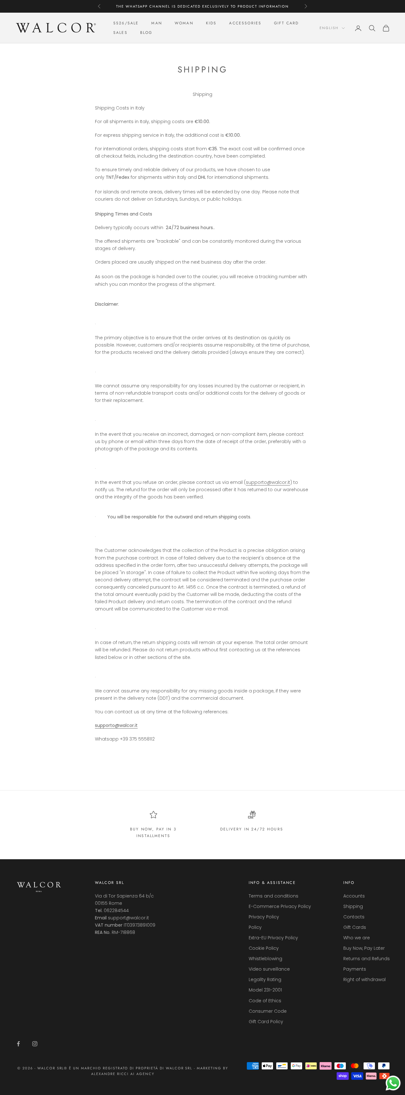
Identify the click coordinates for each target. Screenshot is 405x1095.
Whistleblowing (265, 958)
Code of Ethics (265, 1001)
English (329, 28)
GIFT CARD (286, 23)
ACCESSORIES (245, 23)
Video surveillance (269, 969)
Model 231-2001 (265, 990)
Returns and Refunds (366, 958)
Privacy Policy (264, 917)
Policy (255, 927)
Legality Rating (265, 979)
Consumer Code (268, 1011)
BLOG (146, 33)
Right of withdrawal (364, 979)
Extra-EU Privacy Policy (273, 938)
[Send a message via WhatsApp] (393, 1083)
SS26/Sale (126, 23)
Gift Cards (354, 927)
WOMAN (184, 23)
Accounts (354, 896)
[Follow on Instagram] (35, 1044)
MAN (156, 23)
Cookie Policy (264, 948)
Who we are (356, 938)
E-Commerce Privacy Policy (280, 906)
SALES (120, 33)
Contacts (353, 917)
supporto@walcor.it (268, 482)
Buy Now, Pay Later (364, 948)
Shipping (353, 906)
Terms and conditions (273, 896)
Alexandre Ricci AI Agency (123, 1073)
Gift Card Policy (266, 1021)
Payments (354, 969)
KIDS (211, 23)
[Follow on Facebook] (18, 1044)
